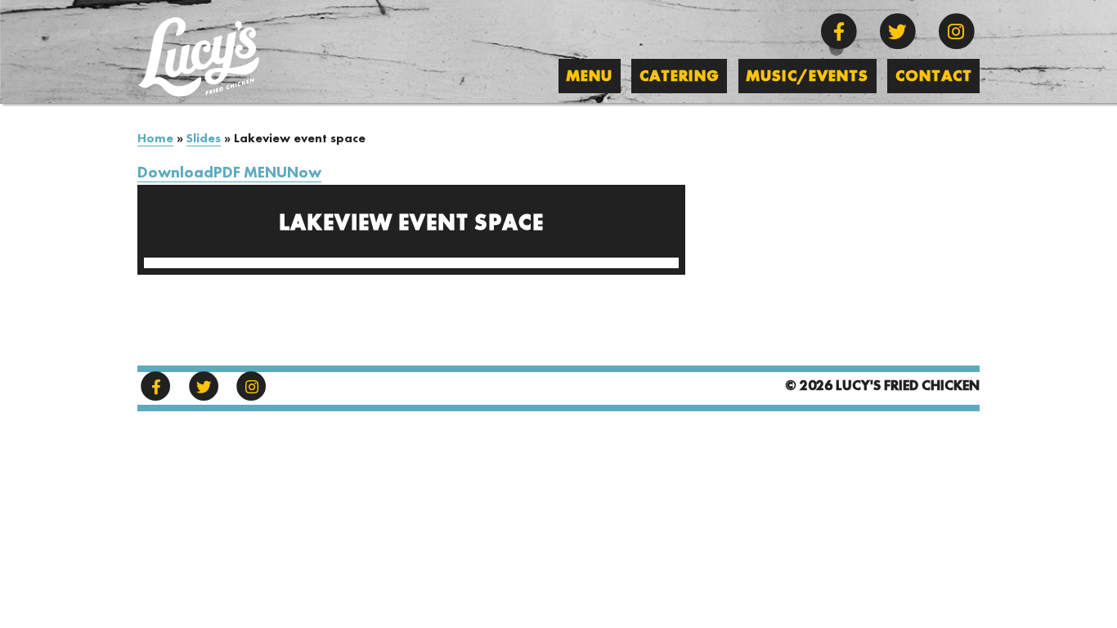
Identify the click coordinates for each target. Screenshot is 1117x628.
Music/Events (807, 76)
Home (155, 139)
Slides (203, 139)
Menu (589, 76)
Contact (933, 76)
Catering (679, 76)
